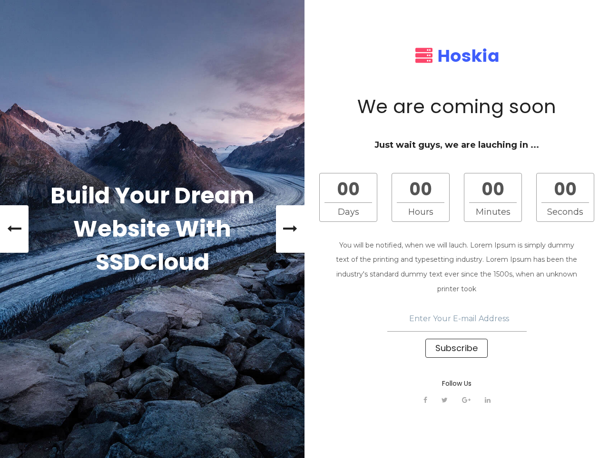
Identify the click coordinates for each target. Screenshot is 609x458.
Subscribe (456, 348)
